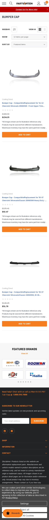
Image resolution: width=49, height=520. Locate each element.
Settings (24, 503)
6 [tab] (30, 381)
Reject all (24, 509)
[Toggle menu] (4, 4)
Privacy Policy (11, 497)
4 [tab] (25, 381)
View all (24, 354)
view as (32, 29)
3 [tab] (23, 381)
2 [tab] (20, 381)
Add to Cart (25, 134)
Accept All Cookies (24, 515)
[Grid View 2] (44, 29)
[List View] (39, 29)
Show (4, 37)
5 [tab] (28, 381)
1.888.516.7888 (20, 394)
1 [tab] (18, 381)
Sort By (6, 44)
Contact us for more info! (26, 9)
